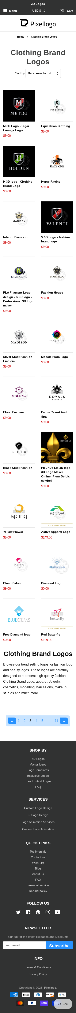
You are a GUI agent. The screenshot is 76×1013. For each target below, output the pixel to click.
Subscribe (59, 945)
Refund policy (38, 891)
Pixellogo (50, 987)
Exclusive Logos (38, 775)
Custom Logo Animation (38, 829)
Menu (12, 10)
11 (56, 721)
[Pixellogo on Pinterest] (38, 913)
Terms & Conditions (38, 967)
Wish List (38, 862)
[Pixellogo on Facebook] (28, 913)
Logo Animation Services (38, 822)
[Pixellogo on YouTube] (57, 913)
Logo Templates (38, 770)
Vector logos (38, 764)
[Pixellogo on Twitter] (18, 913)
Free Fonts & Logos (38, 781)
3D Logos (38, 758)
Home (20, 36)
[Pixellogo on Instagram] (47, 913)
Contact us (38, 857)
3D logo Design (38, 815)
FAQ (38, 787)
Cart (69, 10)
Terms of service (38, 885)
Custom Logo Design (38, 808)
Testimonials (38, 851)
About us (38, 874)
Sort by (20, 73)
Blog (38, 868)
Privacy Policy (38, 974)
